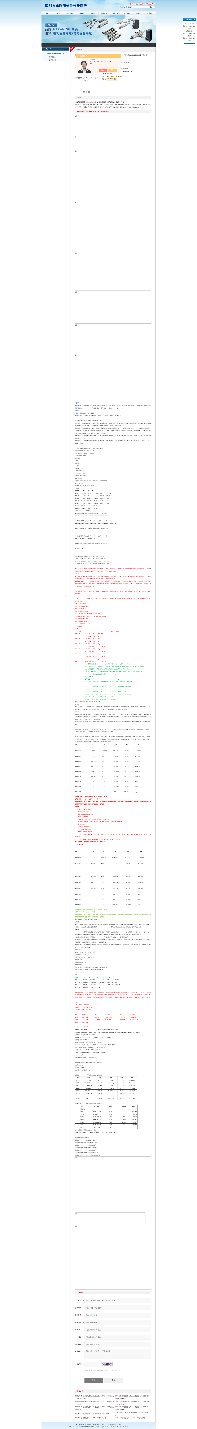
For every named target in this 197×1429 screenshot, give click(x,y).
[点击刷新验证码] (107, 1364)
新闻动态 (81, 13)
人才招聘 (127, 13)
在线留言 (138, 13)
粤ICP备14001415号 (122, 1427)
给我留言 (125, 69)
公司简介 (58, 13)
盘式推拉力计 (53, 57)
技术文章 (92, 13)
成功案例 (104, 13)
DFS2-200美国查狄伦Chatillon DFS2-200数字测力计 (130, 1418)
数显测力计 (52, 60)
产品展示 (70, 13)
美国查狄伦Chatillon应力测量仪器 (57, 53)
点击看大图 (86, 92)
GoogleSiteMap (104, 1427)
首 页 (47, 13)
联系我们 (149, 13)
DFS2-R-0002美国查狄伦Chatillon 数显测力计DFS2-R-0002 (92, 1414)
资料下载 (115, 13)
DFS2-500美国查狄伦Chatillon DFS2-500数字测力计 (90, 1418)
